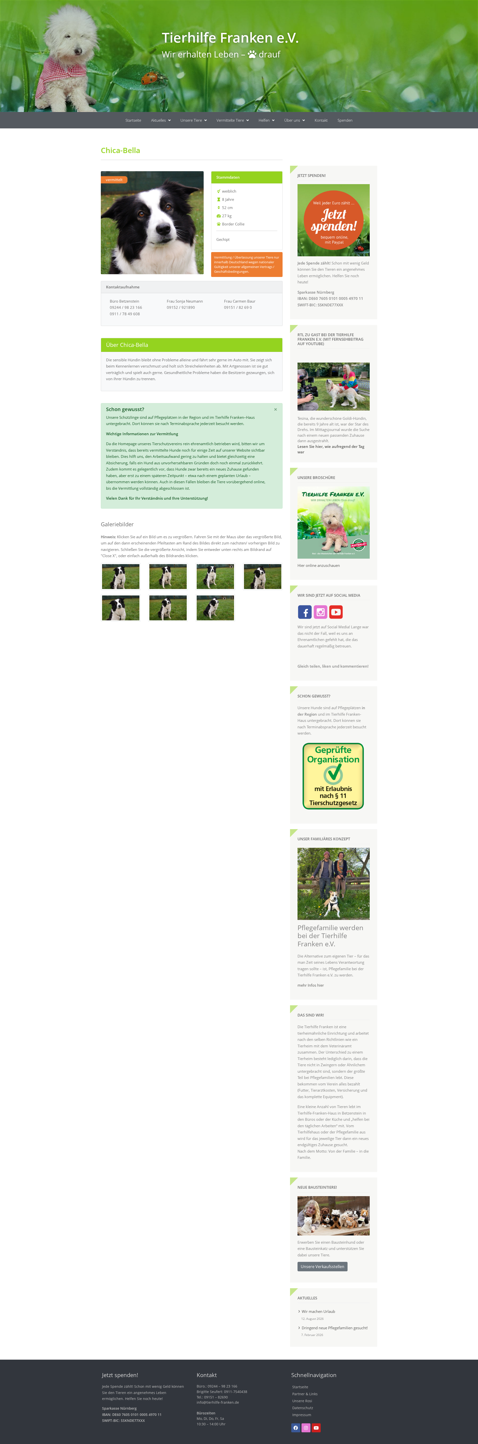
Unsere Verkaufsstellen (322, 1266)
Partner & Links (305, 1393)
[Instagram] (305, 1427)
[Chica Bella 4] (263, 576)
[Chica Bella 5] (121, 607)
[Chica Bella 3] (215, 576)
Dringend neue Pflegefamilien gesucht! (335, 1327)
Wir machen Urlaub (318, 1311)
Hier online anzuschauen (319, 565)
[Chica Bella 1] (121, 576)
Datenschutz (302, 1407)
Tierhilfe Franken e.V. (230, 37)
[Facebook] (295, 1427)
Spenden (345, 120)
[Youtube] (316, 1427)
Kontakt (321, 120)
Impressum (301, 1414)
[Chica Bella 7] (215, 607)
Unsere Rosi (302, 1400)
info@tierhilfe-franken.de (218, 1402)
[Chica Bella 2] (168, 576)
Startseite (133, 120)
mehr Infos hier (311, 985)
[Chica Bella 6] (168, 607)
